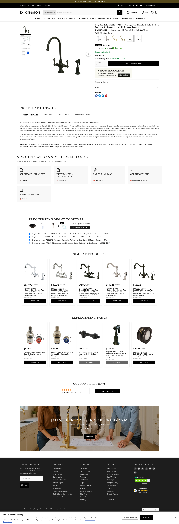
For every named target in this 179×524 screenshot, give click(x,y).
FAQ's (82, 483)
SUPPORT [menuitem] (140, 19)
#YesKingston (111, 480)
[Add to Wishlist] (88, 25)
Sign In (147, 12)
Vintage (145, 30)
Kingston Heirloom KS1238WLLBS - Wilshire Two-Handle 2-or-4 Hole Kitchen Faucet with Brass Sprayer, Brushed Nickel (60, 291)
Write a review (107, 391)
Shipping (82, 488)
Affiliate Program (58, 483)
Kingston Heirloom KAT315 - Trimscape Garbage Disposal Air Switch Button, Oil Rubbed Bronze (64, 243)
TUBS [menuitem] (92, 19)
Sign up (24, 485)
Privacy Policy (84, 497)
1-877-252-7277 (24, 5)
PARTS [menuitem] (115, 19)
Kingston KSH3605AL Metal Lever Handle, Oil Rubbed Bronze (88, 354)
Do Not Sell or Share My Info (62, 494)
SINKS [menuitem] (71, 19)
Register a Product (86, 485)
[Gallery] (56, 54)
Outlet (32, 5)
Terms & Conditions (59, 497)
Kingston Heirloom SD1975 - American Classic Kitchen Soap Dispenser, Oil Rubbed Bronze (63, 237)
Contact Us (83, 468)
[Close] (175, 517)
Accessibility (57, 488)
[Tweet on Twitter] (99, 95)
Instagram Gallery (112, 483)
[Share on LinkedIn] (103, 95)
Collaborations (111, 485)
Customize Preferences (130, 517)
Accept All (146, 517)
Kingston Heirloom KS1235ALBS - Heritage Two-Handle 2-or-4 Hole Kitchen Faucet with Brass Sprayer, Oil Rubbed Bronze (143, 291)
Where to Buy (57, 474)
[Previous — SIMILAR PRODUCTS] (25, 271)
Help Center (84, 480)
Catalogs (109, 488)
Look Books (110, 491)
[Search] (119, 12)
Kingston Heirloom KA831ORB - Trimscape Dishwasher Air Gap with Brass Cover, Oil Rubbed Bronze (66, 240)
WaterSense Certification (140, 180)
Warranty (83, 500)
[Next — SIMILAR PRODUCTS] (153, 271)
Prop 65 (55, 485)
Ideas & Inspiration (113, 474)
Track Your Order (85, 471)
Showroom (110, 500)
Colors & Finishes (112, 494)
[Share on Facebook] (96, 95)
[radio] (98, 38)
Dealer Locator (57, 477)
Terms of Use (23, 509)
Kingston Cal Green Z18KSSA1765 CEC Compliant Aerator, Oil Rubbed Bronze (143, 354)
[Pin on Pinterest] (106, 95)
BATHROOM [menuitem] (49, 19)
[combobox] (86, 12)
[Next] (89, 54)
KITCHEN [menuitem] (37, 19)
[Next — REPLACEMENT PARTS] (153, 334)
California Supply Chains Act (58, 509)
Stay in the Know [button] (30, 465)
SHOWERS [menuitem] (82, 19)
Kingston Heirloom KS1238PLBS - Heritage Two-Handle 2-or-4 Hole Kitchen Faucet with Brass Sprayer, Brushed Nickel (116, 291)
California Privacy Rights (60, 491)
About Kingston (58, 468)
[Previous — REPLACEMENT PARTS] (25, 334)
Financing (83, 477)
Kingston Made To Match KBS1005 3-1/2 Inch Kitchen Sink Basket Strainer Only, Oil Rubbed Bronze (66, 234)
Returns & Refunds (86, 491)
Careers (55, 471)
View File (25, 180)
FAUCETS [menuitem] (61, 19)
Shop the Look (111, 471)
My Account (84, 474)
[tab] (30, 115)
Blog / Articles (111, 477)
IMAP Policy (84, 494)
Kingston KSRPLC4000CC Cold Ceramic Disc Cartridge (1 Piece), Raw (62, 354)
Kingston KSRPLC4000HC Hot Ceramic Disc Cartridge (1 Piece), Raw (34, 354)
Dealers (38, 5)
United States (152, 5)
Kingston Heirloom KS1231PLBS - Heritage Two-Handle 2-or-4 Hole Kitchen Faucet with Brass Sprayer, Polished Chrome (34, 291)
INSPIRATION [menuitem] (127, 19)
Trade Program (46, 5)
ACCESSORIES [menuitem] (103, 19)
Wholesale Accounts (59, 480)
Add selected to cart (80, 227)
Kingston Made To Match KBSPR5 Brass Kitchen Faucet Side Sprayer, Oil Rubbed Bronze (116, 354)
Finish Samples (111, 497)
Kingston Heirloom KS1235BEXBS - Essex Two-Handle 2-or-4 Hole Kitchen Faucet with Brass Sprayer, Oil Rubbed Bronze (89, 291)
